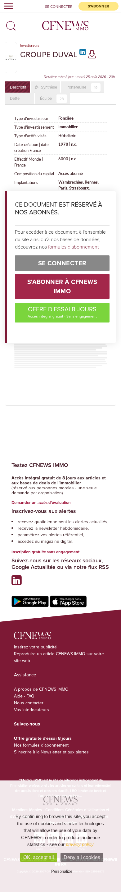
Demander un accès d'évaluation (41, 502)
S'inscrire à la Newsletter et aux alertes (51, 752)
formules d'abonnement (73, 246)
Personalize (61, 871)
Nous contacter (28, 703)
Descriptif (18, 87)
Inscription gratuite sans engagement (45, 552)
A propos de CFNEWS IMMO (41, 689)
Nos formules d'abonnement (41, 745)
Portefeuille (81, 87)
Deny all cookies (82, 857)
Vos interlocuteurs (31, 710)
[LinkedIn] (81, 54)
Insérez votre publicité (35, 647)
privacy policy (80, 844)
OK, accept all (38, 857)
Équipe (52, 98)
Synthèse (48, 87)
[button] (9, 23)
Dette (15, 98)
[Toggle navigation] (7, 6)
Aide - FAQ (24, 696)
